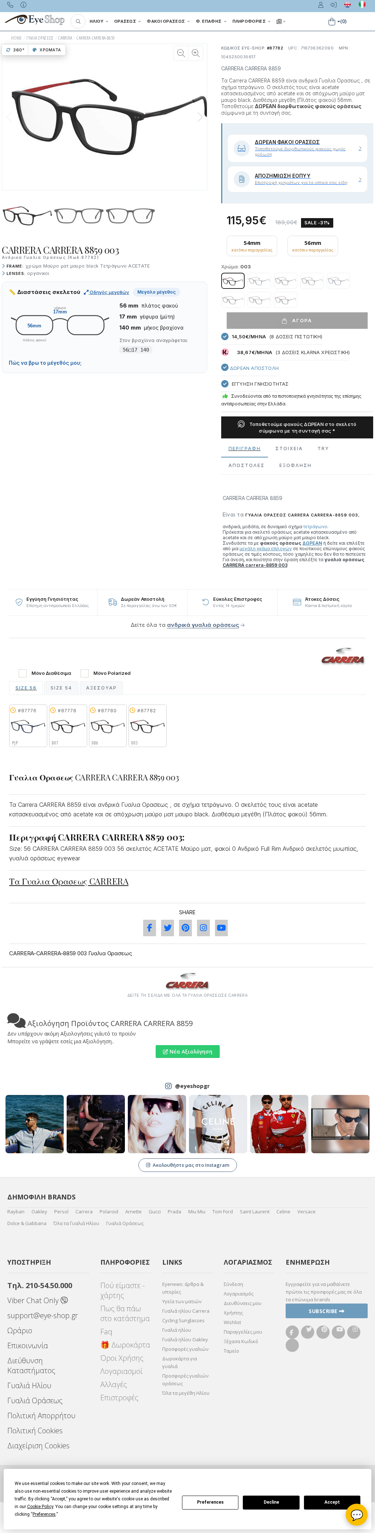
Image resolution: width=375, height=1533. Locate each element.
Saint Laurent (255, 1211)
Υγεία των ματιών (181, 1301)
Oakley (39, 1211)
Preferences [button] (44, 1514)
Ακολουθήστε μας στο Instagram (191, 1165)
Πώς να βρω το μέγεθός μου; (45, 363)
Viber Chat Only (33, 1300)
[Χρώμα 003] (233, 281)
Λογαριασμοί (121, 1371)
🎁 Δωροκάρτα (125, 1345)
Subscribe (324, 1311)
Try (323, 448)
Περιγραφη (245, 448)
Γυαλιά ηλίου (176, 1330)
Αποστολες (247, 465)
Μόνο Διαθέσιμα (51, 673)
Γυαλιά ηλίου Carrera (185, 1311)
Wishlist (232, 1322)
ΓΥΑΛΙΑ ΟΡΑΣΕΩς (40, 38)
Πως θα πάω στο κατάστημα (125, 1313)
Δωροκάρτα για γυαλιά (179, 1362)
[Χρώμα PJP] (259, 281)
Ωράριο (19, 1330)
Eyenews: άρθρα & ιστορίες (183, 1288)
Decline (271, 1502)
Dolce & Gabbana (27, 1223)
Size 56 (26, 688)
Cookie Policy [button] (40, 1506)
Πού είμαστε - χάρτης (122, 1290)
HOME (16, 38)
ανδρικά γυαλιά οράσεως (203, 624)
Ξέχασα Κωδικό (241, 1341)
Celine (283, 1211)
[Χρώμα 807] (285, 281)
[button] (78, 21)
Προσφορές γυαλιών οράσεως (185, 1379)
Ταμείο (231, 1351)
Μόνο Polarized (112, 673)
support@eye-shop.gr (42, 1315)
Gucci (155, 1211)
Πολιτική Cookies (35, 1430)
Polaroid (109, 1211)
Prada (174, 1211)
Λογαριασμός (238, 1293)
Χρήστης (233, 1312)
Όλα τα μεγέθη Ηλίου (185, 1393)
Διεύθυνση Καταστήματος (31, 1365)
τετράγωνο (315, 526)
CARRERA (65, 38)
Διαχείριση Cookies (38, 1446)
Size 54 (61, 688)
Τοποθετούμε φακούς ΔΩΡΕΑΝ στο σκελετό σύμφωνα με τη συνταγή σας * (302, 427)
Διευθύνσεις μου (242, 1303)
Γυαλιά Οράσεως (125, 1223)
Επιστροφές (119, 1398)
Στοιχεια (289, 448)
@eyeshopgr (192, 1085)
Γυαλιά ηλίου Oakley (185, 1339)
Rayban (16, 1211)
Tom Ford (222, 1211)
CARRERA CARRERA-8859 (96, 38)
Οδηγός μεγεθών (109, 292)
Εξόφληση (295, 465)
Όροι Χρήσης (122, 1358)
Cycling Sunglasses (183, 1320)
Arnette (133, 1211)
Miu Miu (196, 1211)
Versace (306, 1211)
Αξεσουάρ (101, 688)
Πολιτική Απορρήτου (41, 1415)
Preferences (210, 1502)
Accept (332, 1502)
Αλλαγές (113, 1384)
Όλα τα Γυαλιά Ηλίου (76, 1223)
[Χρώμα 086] (312, 281)
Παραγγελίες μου (243, 1331)
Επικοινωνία (27, 1345)
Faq (106, 1332)
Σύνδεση (233, 1284)
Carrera (84, 1211)
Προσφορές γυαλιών (185, 1349)
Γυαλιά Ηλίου (29, 1385)
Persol (61, 1211)
